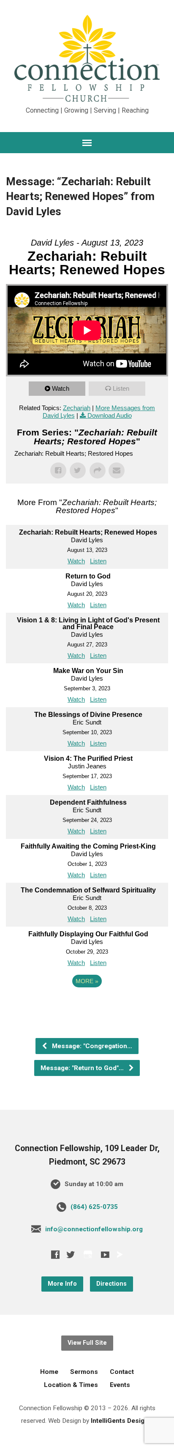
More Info (62, 1283)
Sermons (84, 1372)
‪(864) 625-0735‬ (94, 1207)
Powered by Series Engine (87, 1004)
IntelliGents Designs (121, 1421)
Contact (122, 1372)
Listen (121, 388)
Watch (60, 388)
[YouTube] (105, 1254)
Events (120, 1385)
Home (49, 1372)
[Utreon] (119, 1254)
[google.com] (88, 1254)
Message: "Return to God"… (83, 1068)
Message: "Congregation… (91, 1046)
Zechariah (76, 407)
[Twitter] (70, 1254)
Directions (111, 1283)
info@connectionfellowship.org (94, 1229)
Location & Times (71, 1385)
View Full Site (87, 1342)
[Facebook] (55, 1254)
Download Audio (109, 415)
